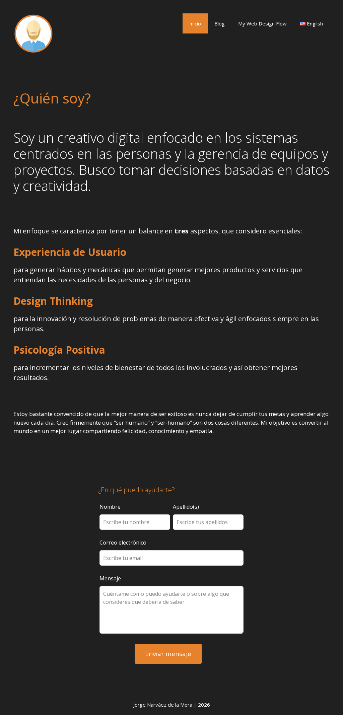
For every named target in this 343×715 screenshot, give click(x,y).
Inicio (195, 23)
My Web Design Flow (262, 23)
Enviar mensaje (168, 653)
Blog (219, 23)
